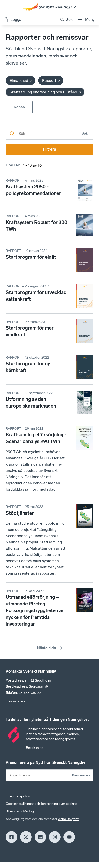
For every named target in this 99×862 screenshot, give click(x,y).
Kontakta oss (15, 701)
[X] (26, 837)
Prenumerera (81, 775)
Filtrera (49, 149)
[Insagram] (55, 837)
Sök (85, 134)
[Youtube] (69, 837)
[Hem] (49, 7)
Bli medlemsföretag (20, 811)
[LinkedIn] (40, 837)
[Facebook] (11, 837)
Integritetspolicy (18, 796)
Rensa (19, 107)
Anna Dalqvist (68, 819)
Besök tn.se (34, 748)
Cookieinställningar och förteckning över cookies (41, 804)
